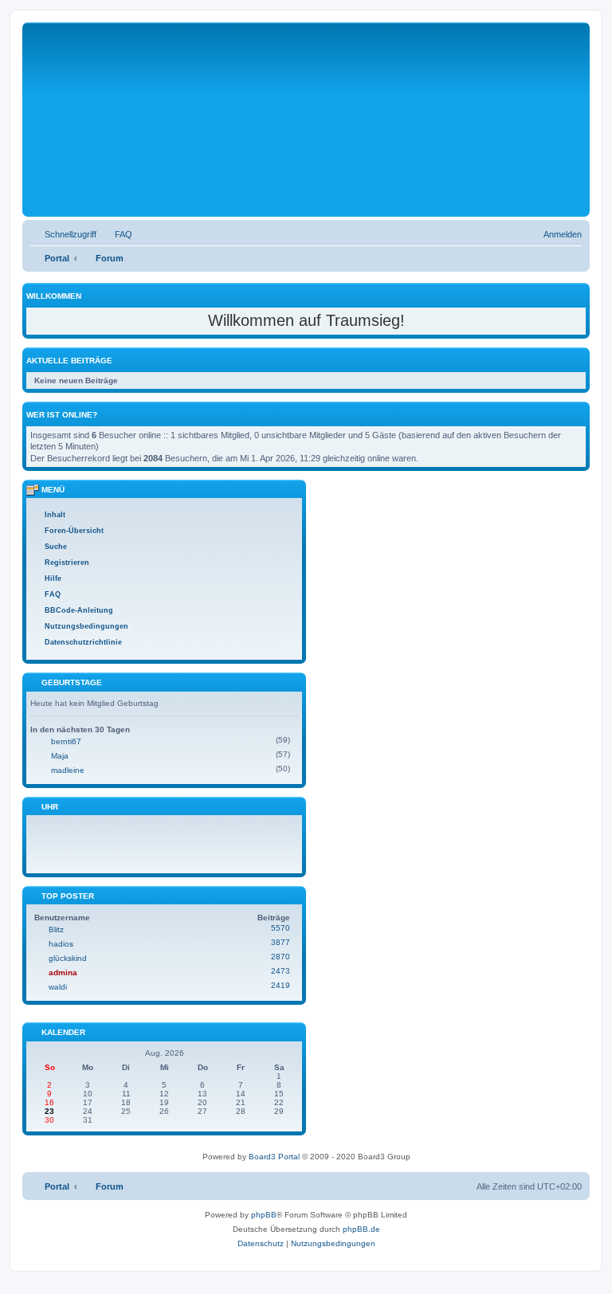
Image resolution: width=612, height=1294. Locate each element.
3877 (280, 942)
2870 (280, 956)
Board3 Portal (274, 1156)
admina (63, 972)
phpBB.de (361, 1229)
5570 (280, 927)
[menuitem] (116, 234)
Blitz (56, 929)
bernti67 (66, 741)
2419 (280, 985)
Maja (60, 755)
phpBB (264, 1214)
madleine (67, 770)
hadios (61, 943)
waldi (58, 986)
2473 (280, 971)
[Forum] (244, 126)
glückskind (68, 958)
